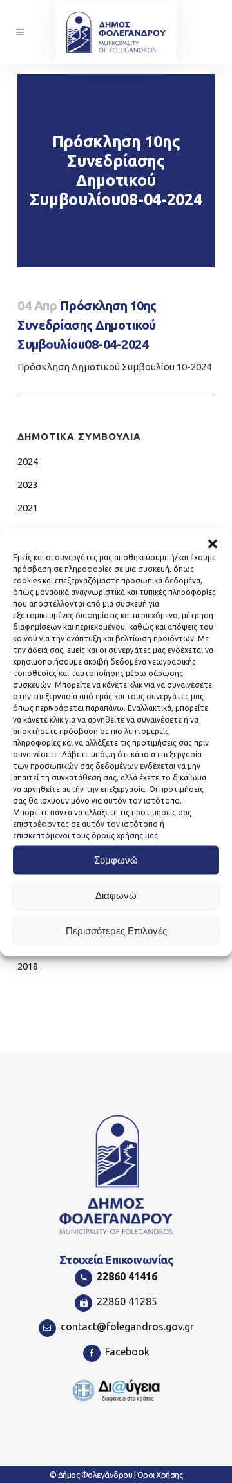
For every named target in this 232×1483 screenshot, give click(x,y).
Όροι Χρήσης (160, 1474)
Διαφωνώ (116, 895)
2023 (27, 484)
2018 (27, 966)
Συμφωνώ (116, 860)
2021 (27, 507)
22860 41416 (127, 1276)
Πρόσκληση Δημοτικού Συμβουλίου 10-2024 (114, 366)
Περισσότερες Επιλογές (116, 930)
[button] (212, 543)
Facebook (127, 1351)
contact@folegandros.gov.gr (127, 1326)
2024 (27, 461)
